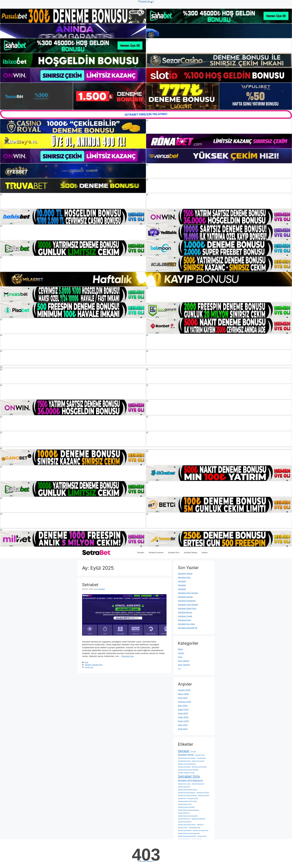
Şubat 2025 (183, 709)
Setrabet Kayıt (184, 620)
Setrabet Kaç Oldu (186, 624)
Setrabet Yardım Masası (185, 830)
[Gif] (146, 279)
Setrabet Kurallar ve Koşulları (186, 807)
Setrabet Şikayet (190, 552)
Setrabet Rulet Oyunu (184, 818)
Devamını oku (127, 656)
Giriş (86, 662)
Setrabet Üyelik (185, 616)
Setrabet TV (200, 824)
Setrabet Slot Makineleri (198, 818)
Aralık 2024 (183, 717)
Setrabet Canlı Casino (198, 761)
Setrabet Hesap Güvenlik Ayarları (187, 789)
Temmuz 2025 (184, 702)
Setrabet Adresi (185, 573)
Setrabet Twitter (182, 827)
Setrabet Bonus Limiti (184, 761)
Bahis (180, 649)
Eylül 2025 (182, 698)
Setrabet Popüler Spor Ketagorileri (188, 816)
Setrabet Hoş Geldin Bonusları (186, 792)
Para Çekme (183, 661)
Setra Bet (193, 751)
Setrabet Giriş (173, 552)
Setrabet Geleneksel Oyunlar (186, 772)
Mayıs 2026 (183, 694)
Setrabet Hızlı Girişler (203, 792)
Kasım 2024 (183, 721)
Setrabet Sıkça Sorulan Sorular (187, 824)
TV (179, 669)
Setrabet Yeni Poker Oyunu (200, 830)
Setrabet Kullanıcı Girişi (185, 804)
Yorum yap (89, 667)
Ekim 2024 (183, 725)
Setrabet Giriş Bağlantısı (190, 780)
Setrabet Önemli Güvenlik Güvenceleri (189, 833)
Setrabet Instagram (187, 601)
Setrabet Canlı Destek (188, 604)
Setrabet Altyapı (185, 597)
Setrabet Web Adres (194, 827)
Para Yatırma (184, 665)
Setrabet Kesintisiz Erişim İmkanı (187, 801)
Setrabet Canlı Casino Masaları (187, 764)
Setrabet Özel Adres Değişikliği (187, 836)
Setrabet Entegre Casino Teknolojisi (188, 769)
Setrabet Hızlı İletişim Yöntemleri (187, 795)
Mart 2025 (183, 705)
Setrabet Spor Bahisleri (184, 821)
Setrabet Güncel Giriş (198, 783)
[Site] (73, 201)
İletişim (205, 552)
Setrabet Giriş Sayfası (188, 593)
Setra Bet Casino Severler (199, 766)
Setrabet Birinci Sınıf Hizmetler (187, 758)
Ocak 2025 (183, 713)
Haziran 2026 (184, 690)
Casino (181, 653)
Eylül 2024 (183, 729)
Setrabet (140, 552)
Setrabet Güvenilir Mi (187, 628)
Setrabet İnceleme (156, 552)
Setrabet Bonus (185, 612)
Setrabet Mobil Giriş (187, 608)
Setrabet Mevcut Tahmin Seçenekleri (188, 810)
